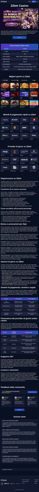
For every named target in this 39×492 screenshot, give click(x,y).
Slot (33, 80)
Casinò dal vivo (14, 80)
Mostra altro (19, 409)
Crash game (23, 80)
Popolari (4, 80)
